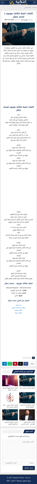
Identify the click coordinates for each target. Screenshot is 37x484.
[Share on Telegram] (4, 364)
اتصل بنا (9, 477)
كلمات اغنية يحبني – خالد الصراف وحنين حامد (10, 406)
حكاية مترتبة (18, 310)
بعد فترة (18, 305)
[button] (2, 2)
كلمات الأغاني (28, 7)
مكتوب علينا (18, 312)
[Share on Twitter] (20, 364)
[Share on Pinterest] (15, 364)
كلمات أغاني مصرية (27, 358)
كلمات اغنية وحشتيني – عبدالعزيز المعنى (11, 423)
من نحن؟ (27, 477)
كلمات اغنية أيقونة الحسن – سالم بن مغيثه (10, 389)
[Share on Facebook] (25, 364)
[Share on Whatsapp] (9, 364)
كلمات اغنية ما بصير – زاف (27, 388)
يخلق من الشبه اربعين (18, 307)
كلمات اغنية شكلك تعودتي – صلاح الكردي (28, 423)
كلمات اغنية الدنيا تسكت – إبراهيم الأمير (27, 406)
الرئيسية (34, 7)
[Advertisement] (18, 85)
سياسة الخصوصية (18, 477)
